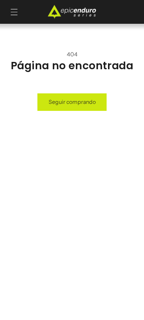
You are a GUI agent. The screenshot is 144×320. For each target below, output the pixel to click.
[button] (14, 12)
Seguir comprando (72, 102)
